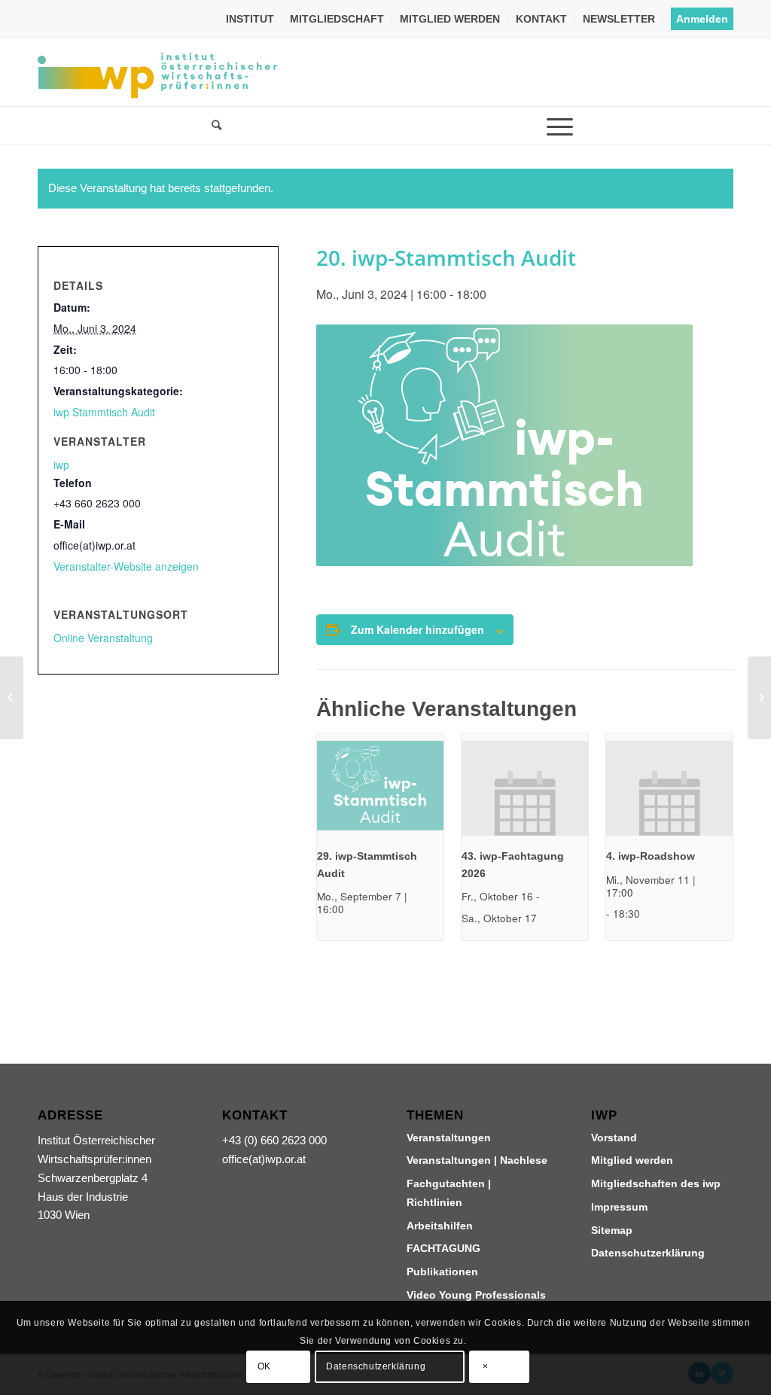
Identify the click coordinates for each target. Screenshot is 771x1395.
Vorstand (614, 1138)
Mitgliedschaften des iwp (656, 1183)
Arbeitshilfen (440, 1226)
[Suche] (212, 126)
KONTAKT (541, 19)
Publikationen (442, 1272)
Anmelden (702, 19)
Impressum (619, 1207)
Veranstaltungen (449, 1138)
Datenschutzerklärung (648, 1253)
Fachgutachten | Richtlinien (449, 1192)
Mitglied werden (632, 1160)
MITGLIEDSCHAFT (337, 19)
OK (264, 1366)
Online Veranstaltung (103, 637)
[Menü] (559, 126)
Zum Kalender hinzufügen (417, 629)
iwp (61, 464)
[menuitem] (250, 19)
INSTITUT (250, 19)
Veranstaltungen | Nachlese (477, 1160)
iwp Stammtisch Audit (104, 411)
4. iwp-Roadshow (650, 856)
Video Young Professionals (476, 1295)
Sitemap (611, 1230)
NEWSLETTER (619, 19)
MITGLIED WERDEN (450, 19)
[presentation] (380, 788)
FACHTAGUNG (443, 1248)
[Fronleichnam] (11, 697)
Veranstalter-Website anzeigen (126, 566)
